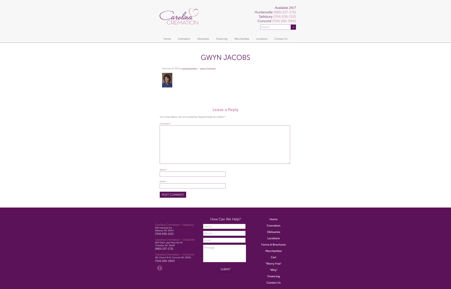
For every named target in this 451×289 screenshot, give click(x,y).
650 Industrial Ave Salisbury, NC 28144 (164, 229)
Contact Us (273, 282)
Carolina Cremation (178, 17)
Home (274, 219)
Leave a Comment (208, 68)
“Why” (274, 270)
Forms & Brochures (273, 244)
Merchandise (273, 251)
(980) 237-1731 (284, 12)
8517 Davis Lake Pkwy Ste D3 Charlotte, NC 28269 (169, 244)
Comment (165, 123)
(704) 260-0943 (283, 21)
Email (163, 181)
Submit (226, 269)
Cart (273, 257)
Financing (273, 276)
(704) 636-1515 (284, 17)
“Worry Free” (273, 263)
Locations (273, 238)
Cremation (273, 225)
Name (163, 169)
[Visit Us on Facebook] (159, 267)
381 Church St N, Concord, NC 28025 (173, 257)
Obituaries (273, 232)
